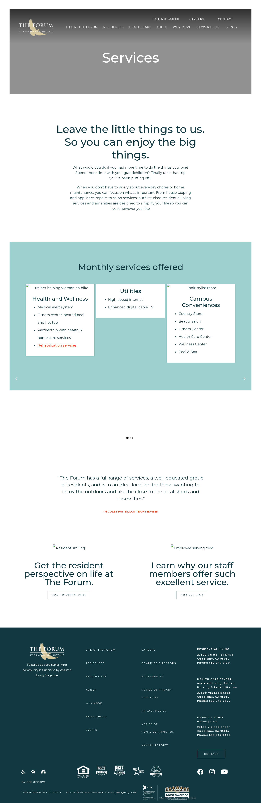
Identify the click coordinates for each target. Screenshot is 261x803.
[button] (127, 438)
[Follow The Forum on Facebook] (200, 772)
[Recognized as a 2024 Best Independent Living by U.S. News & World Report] (101, 770)
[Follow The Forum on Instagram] (212, 772)
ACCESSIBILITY (152, 676)
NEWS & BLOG (207, 27)
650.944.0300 (219, 735)
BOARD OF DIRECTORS (158, 663)
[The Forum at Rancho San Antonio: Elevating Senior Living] (138, 770)
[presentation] (16, 379)
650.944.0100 (170, 19)
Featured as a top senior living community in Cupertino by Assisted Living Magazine (47, 670)
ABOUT (162, 27)
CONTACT (225, 19)
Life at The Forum (82, 27)
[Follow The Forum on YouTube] (224, 772)
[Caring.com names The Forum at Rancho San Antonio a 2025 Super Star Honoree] (156, 771)
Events (231, 27)
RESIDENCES (113, 27)
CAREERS (196, 19)
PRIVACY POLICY (153, 710)
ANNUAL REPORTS (155, 745)
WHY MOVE (182, 27)
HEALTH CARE (140, 27)
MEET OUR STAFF (192, 595)
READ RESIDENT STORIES (69, 595)
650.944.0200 (219, 700)
